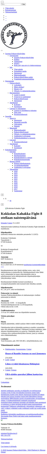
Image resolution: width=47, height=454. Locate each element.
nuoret (21, 398)
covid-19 (9, 393)
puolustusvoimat (7, 402)
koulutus (18, 396)
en (10, 201)
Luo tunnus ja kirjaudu (9, 446)
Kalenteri (17, 105)
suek (36, 402)
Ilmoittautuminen (20, 156)
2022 (15, 179)
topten (29, 404)
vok (44, 406)
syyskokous (5, 404)
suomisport (42, 402)
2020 (15, 183)
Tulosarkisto (14, 169)
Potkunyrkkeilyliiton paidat (23, 77)
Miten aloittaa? (19, 87)
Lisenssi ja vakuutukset (18, 108)
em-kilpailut (20, 393)
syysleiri (12, 404)
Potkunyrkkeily (15, 83)
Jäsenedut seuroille (20, 122)
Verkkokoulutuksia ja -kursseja (24, 138)
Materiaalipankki (20, 75)
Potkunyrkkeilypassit (21, 132)
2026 (15, 171)
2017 (15, 189)
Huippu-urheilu (15, 161)
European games (31, 393)
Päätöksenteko (10, 349)
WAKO (16, 63)
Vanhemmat (18, 191)
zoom (3, 410)
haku (38, 393)
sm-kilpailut (30, 402)
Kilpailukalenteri (19, 154)
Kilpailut (13, 152)
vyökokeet (14, 408)
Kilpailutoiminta (10, 150)
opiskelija (24, 400)
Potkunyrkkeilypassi (21, 99)
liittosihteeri (33, 396)
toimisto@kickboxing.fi (9, 433)
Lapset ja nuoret (19, 95)
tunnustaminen (37, 404)
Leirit (7, 360)
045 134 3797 (5, 435)
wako (20, 408)
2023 (15, 177)
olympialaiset (40, 398)
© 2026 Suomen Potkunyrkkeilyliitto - (14, 450)
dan (14, 393)
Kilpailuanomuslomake (22, 159)
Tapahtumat (14, 103)
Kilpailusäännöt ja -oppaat (23, 157)
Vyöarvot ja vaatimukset (22, 97)
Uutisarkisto (5, 382)
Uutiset (9, 223)
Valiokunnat (18, 61)
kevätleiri (41, 395)
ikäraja (21, 395)
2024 (15, 175)
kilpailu (3, 396)
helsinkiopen (5, 395)
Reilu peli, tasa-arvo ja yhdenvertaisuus (27, 65)
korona (12, 396)
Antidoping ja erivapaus (22, 136)
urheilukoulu (21, 406)
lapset (23, 396)
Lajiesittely (18, 85)
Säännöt (17, 126)
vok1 (3, 408)
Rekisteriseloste (10, 10)
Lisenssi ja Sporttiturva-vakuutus (25, 110)
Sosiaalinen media (20, 71)
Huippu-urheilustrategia (22, 163)
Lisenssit (13, 140)
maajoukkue (5, 398)
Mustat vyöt (18, 89)
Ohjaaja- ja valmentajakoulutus (24, 91)
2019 (15, 185)
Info (11, 67)
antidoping (11, 391)
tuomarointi (5, 406)
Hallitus (16, 59)
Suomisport (18, 107)
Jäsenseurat (18, 73)
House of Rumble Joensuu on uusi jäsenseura (25, 353)
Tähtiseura (13, 406)
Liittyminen (18, 124)
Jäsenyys (13, 118)
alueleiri (4, 391)
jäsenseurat (28, 395)
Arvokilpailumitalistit (21, 165)
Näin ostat (17, 112)
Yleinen (13, 370)
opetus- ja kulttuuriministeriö (11, 400)
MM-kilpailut (14, 398)
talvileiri (24, 404)
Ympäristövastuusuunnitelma (24, 79)
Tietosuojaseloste (11, 12)
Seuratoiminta (21, 349)
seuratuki (23, 402)
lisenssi (39, 396)
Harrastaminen (15, 93)
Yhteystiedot (9, 8)
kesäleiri (35, 395)
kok (8, 396)
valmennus (39, 406)
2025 (15, 173)
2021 (15, 181)
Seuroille (8, 116)
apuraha (17, 391)
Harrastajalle (9, 81)
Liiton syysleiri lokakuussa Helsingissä (22, 364)
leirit (27, 396)
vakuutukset (30, 406)
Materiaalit (13, 128)
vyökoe (7, 408)
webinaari (26, 408)
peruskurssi (32, 400)
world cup (33, 408)
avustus (3, 393)
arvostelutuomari (35, 391)
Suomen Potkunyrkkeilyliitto (15, 54)
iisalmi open (14, 395)
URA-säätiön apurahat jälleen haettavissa (24, 374)
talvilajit (18, 404)
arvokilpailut (25, 391)
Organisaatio (14, 56)
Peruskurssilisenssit (20, 114)
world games (41, 408)
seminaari (16, 402)
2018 (15, 187)
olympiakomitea (30, 398)
